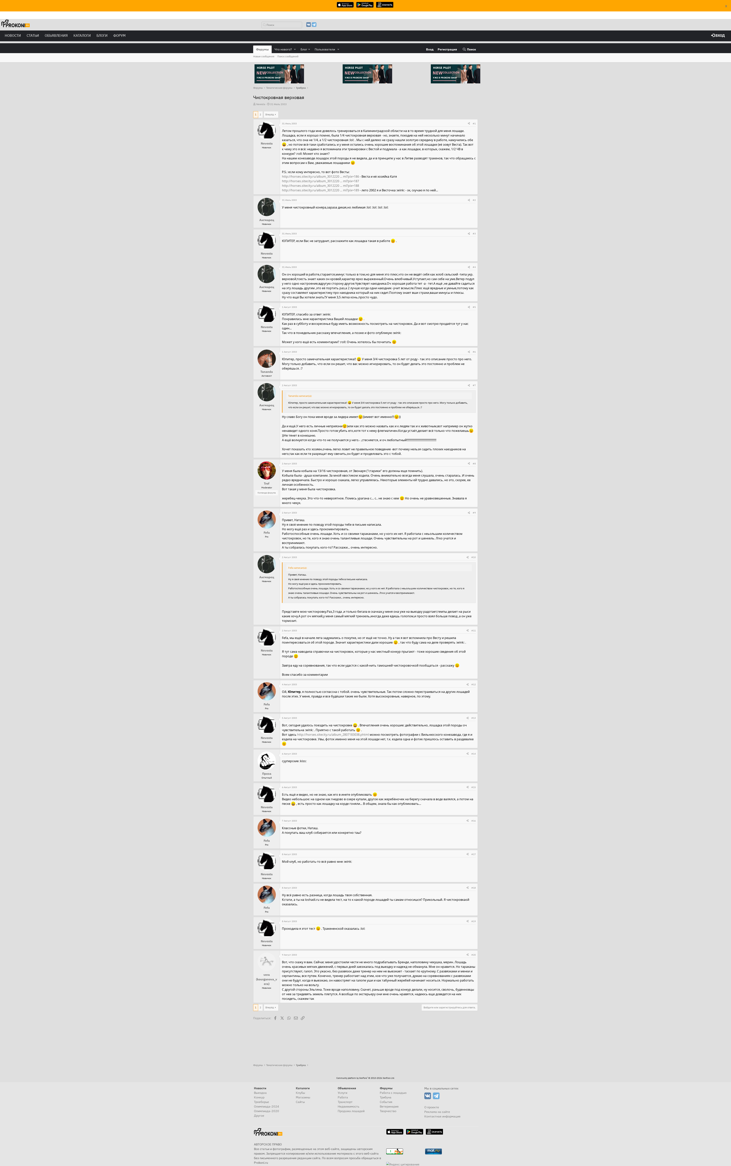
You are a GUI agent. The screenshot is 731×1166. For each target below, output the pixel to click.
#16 (473, 820)
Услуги (342, 1093)
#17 (473, 854)
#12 (473, 684)
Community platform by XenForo (365, 1078)
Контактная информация (442, 1116)
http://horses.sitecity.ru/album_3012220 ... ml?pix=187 (320, 181)
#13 (473, 717)
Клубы (300, 1093)
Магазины (303, 1097)
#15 (473, 787)
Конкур (259, 1097)
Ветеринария (389, 1106)
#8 (474, 463)
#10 (473, 557)
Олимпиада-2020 (266, 1111)
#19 (473, 921)
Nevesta (260, 104)
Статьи (33, 35)
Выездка (260, 1093)
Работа (343, 1097)
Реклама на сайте (437, 1112)
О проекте (431, 1107)
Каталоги (82, 35)
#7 (474, 385)
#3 (474, 233)
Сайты (300, 1102)
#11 (473, 630)
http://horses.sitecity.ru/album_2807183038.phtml (333, 734)
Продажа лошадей (351, 1111)
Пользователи (325, 49)
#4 (474, 267)
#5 (474, 307)
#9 (474, 512)
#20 (473, 954)
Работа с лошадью (393, 1093)
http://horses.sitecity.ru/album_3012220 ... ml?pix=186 (320, 176)
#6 (474, 351)
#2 (474, 200)
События (386, 1102)
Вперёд (269, 114)
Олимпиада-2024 (266, 1106)
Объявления (56, 35)
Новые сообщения (263, 56)
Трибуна (385, 1097)
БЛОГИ (102, 35)
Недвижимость (348, 1106)
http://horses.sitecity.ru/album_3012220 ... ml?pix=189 (320, 190)
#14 (473, 753)
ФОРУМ (119, 35)
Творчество (388, 1111)
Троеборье (261, 1102)
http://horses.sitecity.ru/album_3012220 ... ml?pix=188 (320, 186)
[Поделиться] (468, 123)
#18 (473, 887)
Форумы (262, 49)
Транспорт (345, 1102)
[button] (295, 49)
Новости (13, 35)
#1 (474, 123)
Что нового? (283, 49)
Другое (259, 1115)
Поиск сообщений (287, 56)
